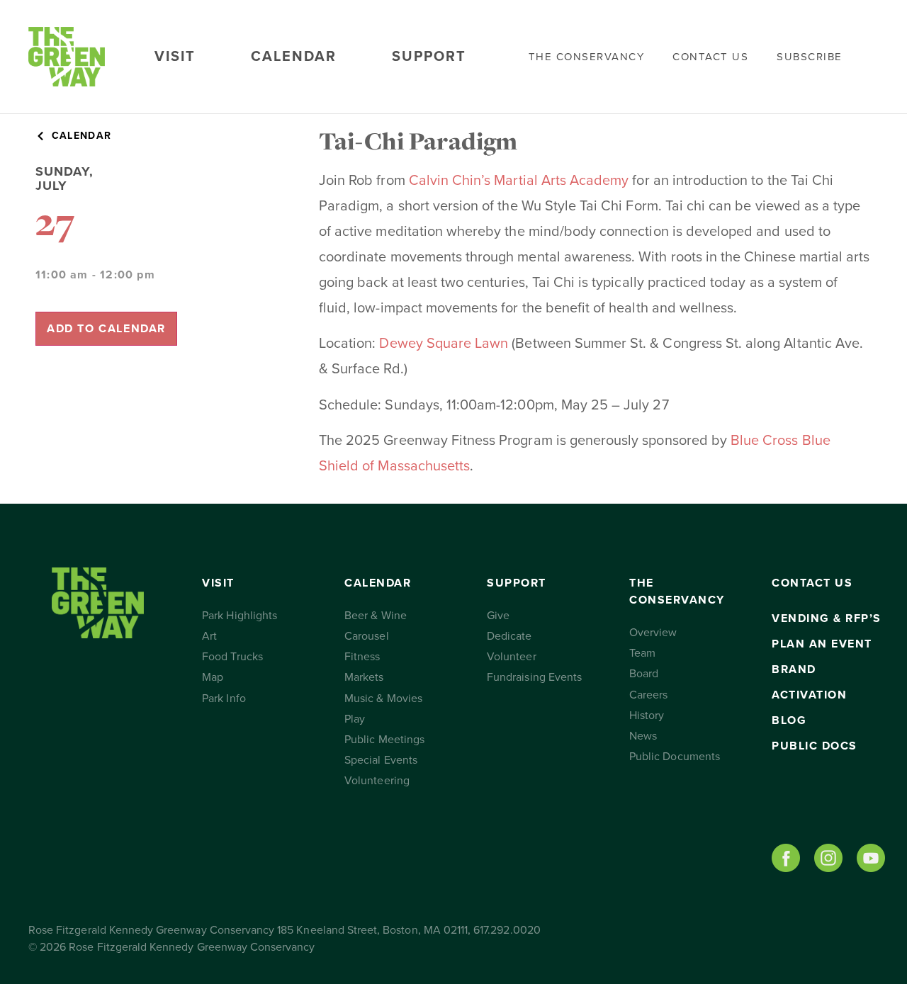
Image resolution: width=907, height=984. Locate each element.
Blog (789, 720)
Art (209, 636)
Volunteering (377, 781)
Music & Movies (383, 698)
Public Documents (674, 757)
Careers (648, 695)
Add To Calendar (106, 329)
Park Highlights (239, 616)
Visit (175, 56)
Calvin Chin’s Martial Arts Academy (519, 180)
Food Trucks (232, 657)
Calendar (294, 56)
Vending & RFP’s (826, 618)
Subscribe (810, 56)
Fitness (362, 657)
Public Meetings (384, 740)
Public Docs (814, 746)
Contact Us (710, 56)
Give (498, 616)
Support (429, 56)
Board (643, 674)
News (643, 736)
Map (212, 677)
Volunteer (511, 657)
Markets (363, 677)
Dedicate (509, 636)
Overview (653, 633)
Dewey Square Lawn (443, 343)
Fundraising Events (534, 677)
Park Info (223, 698)
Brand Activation (809, 682)
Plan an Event (822, 644)
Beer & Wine (375, 616)
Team (642, 653)
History (646, 715)
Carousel (366, 636)
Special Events (380, 760)
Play (354, 719)
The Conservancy (587, 56)
